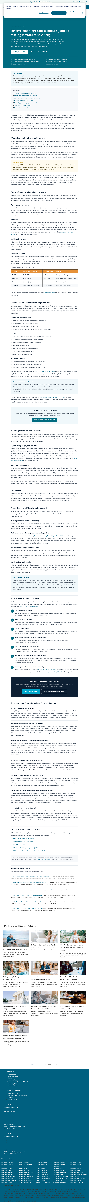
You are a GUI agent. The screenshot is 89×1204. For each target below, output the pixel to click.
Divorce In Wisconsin (59, 1182)
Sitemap (10, 1078)
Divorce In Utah (57, 1180)
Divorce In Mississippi (76, 1172)
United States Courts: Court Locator (23, 839)
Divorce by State (13, 1084)
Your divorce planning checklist (23, 105)
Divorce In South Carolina (77, 1178)
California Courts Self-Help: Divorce (23, 842)
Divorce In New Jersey (8, 1176)
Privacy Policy (12, 1074)
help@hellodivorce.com (11, 1107)
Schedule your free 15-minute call (44, 420)
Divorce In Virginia (6, 1182)
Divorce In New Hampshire (78, 1174)
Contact (9, 1104)
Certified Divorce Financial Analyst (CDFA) (51, 397)
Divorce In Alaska (24, 1163)
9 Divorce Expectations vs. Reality (43, 945)
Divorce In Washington (25, 1182)
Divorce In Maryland (7, 1172)
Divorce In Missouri (7, 1174)
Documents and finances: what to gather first (27, 98)
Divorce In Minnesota (59, 1172)
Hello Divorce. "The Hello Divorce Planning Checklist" (27, 908)
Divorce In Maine (75, 1170)
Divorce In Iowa (6, 1170)
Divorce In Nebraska (42, 1174)
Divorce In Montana (24, 1174)
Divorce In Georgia (6, 1169)
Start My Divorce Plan (19, 52)
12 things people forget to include (54, 672)
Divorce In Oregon (24, 1178)
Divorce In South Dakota (8, 1180)
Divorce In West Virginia (43, 1182)
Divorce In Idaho (41, 1169)
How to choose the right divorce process (25, 95)
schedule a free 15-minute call (44, 859)
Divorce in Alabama (7, 1163)
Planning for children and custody (23, 100)
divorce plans (31, 215)
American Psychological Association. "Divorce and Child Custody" (30, 882)
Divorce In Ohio (75, 1176)
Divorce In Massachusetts (26, 1172)
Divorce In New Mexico (26, 1176)
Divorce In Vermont (76, 1180)
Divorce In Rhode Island (60, 1178)
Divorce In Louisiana (59, 1170)
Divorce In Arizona (41, 1163)
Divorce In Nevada (58, 1174)
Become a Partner (13, 1080)
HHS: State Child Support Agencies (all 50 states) (27, 848)
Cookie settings (43, 13)
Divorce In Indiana (75, 1169)
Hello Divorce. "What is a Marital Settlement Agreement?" (28, 895)
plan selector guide (49, 293)
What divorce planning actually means (25, 93)
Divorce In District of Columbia (59, 1166)
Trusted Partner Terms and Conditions (19, 1082)
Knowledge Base (13, 1094)
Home (12, 26)
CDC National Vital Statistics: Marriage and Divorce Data (29, 845)
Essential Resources (14, 1091)
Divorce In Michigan (41, 1172)
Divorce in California (76, 1163)
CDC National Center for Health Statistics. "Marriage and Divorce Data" (32, 876)
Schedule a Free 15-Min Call (39, 52)
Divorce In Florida (75, 1165)
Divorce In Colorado (7, 1165)
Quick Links (10, 1071)
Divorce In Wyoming (76, 1182)
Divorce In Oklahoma (7, 1178)
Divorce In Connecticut (25, 1165)
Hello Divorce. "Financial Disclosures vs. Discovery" (27, 902)
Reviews (10, 1098)
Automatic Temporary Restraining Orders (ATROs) (49, 536)
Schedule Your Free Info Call (42, 2)
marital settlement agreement (47, 669)
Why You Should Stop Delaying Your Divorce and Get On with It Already (71, 947)
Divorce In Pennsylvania (43, 1178)
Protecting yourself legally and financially (25, 103)
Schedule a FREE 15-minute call (17, 1096)
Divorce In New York (42, 1176)
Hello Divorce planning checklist (28, 607)
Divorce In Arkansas (59, 1163)
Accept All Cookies (58, 13)
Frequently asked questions (22, 108)
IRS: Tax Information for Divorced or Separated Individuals (30, 851)
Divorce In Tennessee (25, 1180)
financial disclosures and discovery (44, 371)
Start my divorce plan (30, 691)
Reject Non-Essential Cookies (75, 13)
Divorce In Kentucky (42, 1170)
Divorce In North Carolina (60, 1176)
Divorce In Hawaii (24, 1169)
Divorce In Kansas (24, 1170)
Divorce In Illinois (58, 1169)
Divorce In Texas (41, 1180)
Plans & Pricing (12, 1099)
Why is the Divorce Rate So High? (15, 949)
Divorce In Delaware (42, 1165)
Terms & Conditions (13, 1076)
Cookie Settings (13, 1086)
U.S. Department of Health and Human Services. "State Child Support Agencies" (34, 889)
